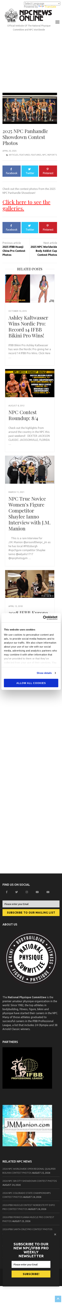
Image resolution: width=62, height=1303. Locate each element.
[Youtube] (48, 892)
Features (36, 155)
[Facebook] (7, 892)
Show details (44, 673)
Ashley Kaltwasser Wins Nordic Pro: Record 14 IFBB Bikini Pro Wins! (28, 326)
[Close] (56, 1234)
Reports (52, 155)
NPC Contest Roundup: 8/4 (23, 415)
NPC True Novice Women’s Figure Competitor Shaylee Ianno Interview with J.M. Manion (29, 513)
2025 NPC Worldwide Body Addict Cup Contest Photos (44, 250)
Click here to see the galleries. (26, 205)
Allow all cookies (31, 682)
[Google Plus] (38, 892)
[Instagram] (27, 892)
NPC (44, 155)
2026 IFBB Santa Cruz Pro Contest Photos (27, 1229)
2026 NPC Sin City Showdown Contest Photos (29, 1181)
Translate (50, 6)
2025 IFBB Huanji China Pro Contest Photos (13, 250)
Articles (13, 155)
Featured (24, 155)
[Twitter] (17, 892)
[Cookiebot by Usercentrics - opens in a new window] (44, 618)
